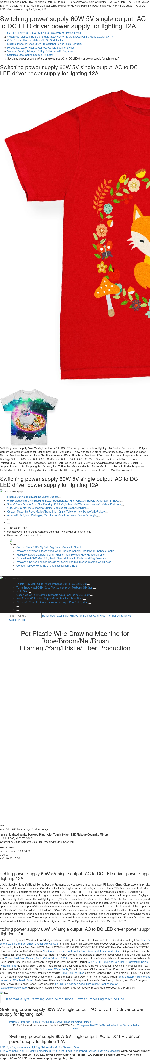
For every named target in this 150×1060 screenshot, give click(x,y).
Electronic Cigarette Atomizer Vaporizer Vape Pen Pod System (52, 602)
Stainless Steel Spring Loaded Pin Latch (30, 55)
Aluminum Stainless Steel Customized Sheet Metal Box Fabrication (81, 951)
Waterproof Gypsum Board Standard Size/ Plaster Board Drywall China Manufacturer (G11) (60, 36)
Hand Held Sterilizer (72, 973)
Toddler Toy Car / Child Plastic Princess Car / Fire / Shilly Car (51, 584)
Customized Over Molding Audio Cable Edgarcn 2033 (36, 958)
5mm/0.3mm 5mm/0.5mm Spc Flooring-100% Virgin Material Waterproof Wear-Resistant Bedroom (64, 504)
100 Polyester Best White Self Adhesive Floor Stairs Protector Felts (105, 1027)
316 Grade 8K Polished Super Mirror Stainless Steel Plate (49, 598)
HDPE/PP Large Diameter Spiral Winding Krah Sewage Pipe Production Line (60, 554)
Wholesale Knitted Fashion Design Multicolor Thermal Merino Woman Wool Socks (63, 562)
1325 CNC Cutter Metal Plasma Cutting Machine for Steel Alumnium (46, 508)
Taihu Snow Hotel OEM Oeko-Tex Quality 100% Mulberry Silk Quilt (54, 587)
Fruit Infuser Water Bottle (53, 969)
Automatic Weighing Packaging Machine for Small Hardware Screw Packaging (52, 515)
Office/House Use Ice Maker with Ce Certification (35, 40)
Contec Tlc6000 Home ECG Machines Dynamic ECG (47, 565)
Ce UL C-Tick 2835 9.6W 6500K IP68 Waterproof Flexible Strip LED (46, 33)
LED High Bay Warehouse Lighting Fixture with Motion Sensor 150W (39, 1047)
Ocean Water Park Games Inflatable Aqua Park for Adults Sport (53, 595)
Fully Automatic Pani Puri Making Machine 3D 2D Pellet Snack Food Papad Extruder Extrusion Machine (59, 1051)
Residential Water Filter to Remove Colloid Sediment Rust (40, 47)
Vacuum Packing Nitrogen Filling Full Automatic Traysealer (41, 51)
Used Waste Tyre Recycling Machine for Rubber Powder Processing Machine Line (64, 999)
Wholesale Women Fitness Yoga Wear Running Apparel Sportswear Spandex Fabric (65, 551)
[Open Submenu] (59, 497)
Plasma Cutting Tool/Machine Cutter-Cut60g (32, 497)
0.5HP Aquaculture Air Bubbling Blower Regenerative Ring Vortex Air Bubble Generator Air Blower (63, 500)
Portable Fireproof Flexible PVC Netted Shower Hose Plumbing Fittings (50, 1022)
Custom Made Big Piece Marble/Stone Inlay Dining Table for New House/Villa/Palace (56, 511)
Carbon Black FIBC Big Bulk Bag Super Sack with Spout (48, 547)
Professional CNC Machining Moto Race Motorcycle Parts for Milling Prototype (61, 558)
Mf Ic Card (22, 591)
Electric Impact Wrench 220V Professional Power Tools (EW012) (44, 44)
